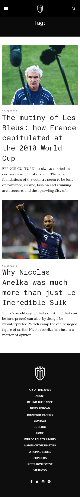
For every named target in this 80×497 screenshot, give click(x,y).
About (40, 396)
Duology (40, 427)
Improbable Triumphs (40, 439)
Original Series (40, 451)
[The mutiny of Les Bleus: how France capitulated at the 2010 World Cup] (40, 75)
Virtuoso (40, 470)
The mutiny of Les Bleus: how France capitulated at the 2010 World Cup (39, 137)
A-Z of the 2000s (40, 389)
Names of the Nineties (40, 445)
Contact (40, 420)
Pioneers (40, 458)
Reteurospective (40, 464)
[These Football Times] (40, 8)
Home (40, 433)
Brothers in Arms (40, 414)
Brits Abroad (40, 408)
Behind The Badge (40, 402)
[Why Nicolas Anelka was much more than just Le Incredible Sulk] (40, 229)
